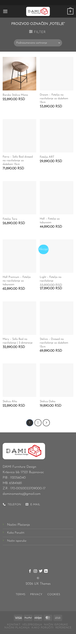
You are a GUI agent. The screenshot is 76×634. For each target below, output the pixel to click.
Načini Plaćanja (18, 525)
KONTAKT (13, 624)
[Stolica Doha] (56, 380)
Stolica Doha (47, 401)
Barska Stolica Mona (15, 95)
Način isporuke (16, 540)
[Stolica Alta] (19, 380)
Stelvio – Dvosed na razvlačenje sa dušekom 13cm (54, 343)
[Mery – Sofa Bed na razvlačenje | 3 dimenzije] (19, 318)
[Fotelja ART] (56, 135)
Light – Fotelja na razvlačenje (50, 279)
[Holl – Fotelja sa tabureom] (56, 197)
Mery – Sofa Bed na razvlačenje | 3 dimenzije (18, 341)
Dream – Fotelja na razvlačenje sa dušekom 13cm (54, 98)
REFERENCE (63, 627)
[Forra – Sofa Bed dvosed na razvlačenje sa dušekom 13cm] (19, 135)
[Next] (46, 422)
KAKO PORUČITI (43, 627)
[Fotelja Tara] (19, 197)
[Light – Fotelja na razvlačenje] (56, 256)
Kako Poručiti (15, 532)
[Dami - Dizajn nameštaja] (38, 11)
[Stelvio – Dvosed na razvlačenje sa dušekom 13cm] (56, 318)
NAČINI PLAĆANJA (17, 627)
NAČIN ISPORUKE (56, 624)
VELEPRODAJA (32, 624)
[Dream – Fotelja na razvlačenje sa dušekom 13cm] (56, 73)
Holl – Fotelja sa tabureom (50, 220)
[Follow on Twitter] (40, 571)
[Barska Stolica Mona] (19, 73)
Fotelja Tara (10, 219)
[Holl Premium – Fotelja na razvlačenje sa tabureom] (19, 256)
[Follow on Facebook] (30, 571)
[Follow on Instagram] (35, 571)
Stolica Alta (10, 401)
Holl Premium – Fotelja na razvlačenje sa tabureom (17, 281)
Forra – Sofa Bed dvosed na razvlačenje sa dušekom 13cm (18, 160)
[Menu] (5, 11)
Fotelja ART (47, 157)
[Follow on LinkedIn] (46, 571)
